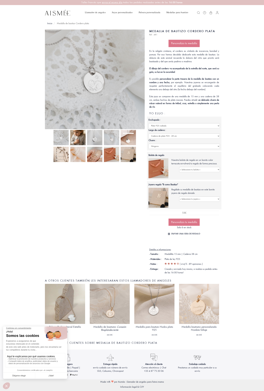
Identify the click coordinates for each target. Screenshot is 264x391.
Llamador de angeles (95, 12)
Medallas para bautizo (177, 12)
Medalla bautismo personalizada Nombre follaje (199, 328)
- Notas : (153, 264)
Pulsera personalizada (149, 12)
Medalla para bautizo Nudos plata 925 (154, 328)
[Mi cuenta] (217, 13)
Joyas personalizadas (122, 12)
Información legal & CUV (132, 386)
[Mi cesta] (211, 13)
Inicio (49, 23)
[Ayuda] (204, 12)
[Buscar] (198, 12)
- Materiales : (155, 259)
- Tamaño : (154, 254)
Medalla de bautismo (109, 328)
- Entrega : (154, 269)
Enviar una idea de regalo (185, 233)
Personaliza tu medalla (184, 43)
